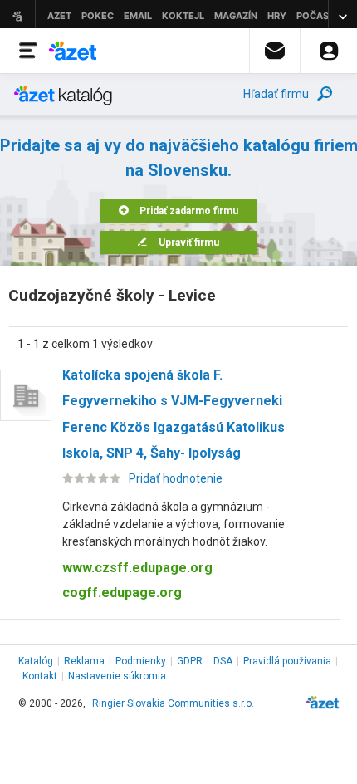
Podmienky (140, 661)
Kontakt (39, 676)
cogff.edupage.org (122, 592)
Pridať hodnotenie (176, 478)
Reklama (84, 661)
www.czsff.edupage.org (137, 568)
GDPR (190, 661)
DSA (222, 661)
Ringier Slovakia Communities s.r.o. (173, 703)
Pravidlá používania (287, 661)
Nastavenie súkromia (117, 676)
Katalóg (35, 661)
